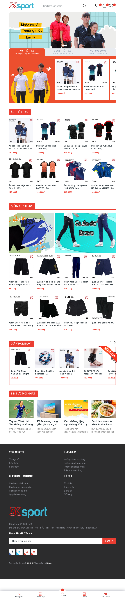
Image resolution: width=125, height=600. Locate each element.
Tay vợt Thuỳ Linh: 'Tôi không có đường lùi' (21, 424)
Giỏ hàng (68, 494)
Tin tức (84, 597)
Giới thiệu (13, 463)
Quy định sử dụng (17, 494)
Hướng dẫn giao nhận (74, 467)
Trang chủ (14, 459)
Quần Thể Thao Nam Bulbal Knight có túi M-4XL (20, 284)
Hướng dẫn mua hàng (74, 459)
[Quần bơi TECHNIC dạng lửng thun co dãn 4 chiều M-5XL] (49, 267)
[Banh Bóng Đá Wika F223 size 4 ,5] (45, 358)
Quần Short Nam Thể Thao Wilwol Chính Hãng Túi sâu (21, 325)
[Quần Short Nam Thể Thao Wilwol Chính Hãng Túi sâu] (21, 307)
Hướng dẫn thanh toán (75, 463)
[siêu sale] (31, 79)
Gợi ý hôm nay (21, 343)
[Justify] (84, 6)
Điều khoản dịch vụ (73, 470)
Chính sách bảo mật (19, 483)
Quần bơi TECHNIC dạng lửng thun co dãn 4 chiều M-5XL (48, 284)
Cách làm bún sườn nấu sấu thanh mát (102, 423)
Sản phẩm (14, 467)
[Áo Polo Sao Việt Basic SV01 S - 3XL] (21, 170)
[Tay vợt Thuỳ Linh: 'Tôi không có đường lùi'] (21, 409)
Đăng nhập (69, 487)
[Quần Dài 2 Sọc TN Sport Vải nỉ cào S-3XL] (76, 267)
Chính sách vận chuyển (20, 487)
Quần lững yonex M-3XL (102, 323)
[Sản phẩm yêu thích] (97, 6)
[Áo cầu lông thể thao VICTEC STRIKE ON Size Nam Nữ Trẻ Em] (68, 72)
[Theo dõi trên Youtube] (34, 552)
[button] (58, 45)
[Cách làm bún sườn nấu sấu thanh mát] (103, 409)
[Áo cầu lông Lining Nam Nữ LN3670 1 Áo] (76, 170)
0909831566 (26, 524)
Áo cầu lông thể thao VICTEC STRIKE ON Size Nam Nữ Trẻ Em (68, 89)
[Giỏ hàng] (104, 6)
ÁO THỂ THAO (19, 112)
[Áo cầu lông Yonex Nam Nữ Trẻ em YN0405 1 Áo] (103, 170)
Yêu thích (106, 597)
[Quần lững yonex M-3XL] (103, 307)
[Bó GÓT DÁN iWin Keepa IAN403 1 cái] (93, 358)
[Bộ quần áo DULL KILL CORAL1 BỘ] (103, 130)
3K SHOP (31, 563)
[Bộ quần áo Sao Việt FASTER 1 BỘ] (48, 170)
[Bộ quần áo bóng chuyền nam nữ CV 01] (76, 130)
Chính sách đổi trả (18, 491)
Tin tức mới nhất (23, 393)
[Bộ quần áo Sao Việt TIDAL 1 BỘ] (95, 72)
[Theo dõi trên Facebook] (12, 552)
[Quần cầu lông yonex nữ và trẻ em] (76, 307)
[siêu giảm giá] (85, 233)
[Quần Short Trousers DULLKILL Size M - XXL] (103, 267)
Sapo (49, 563)
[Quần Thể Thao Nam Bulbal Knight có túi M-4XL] (21, 267)
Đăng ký (68, 491)
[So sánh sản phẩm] (111, 6)
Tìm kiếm (68, 483)
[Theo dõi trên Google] (27, 552)
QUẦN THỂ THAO (21, 206)
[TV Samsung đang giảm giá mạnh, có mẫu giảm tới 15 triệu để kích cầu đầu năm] (49, 409)
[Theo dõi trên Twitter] (19, 552)
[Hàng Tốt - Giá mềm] (62, 30)
